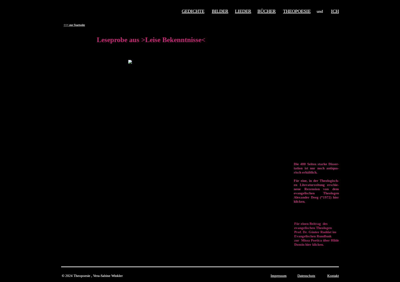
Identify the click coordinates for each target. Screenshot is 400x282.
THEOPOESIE (297, 11)
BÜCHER (266, 11)
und (324, 11)
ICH (335, 11)
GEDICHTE (193, 11)
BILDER (220, 11)
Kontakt (333, 276)
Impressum (279, 276)
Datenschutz (306, 276)
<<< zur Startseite (74, 25)
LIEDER (243, 11)
